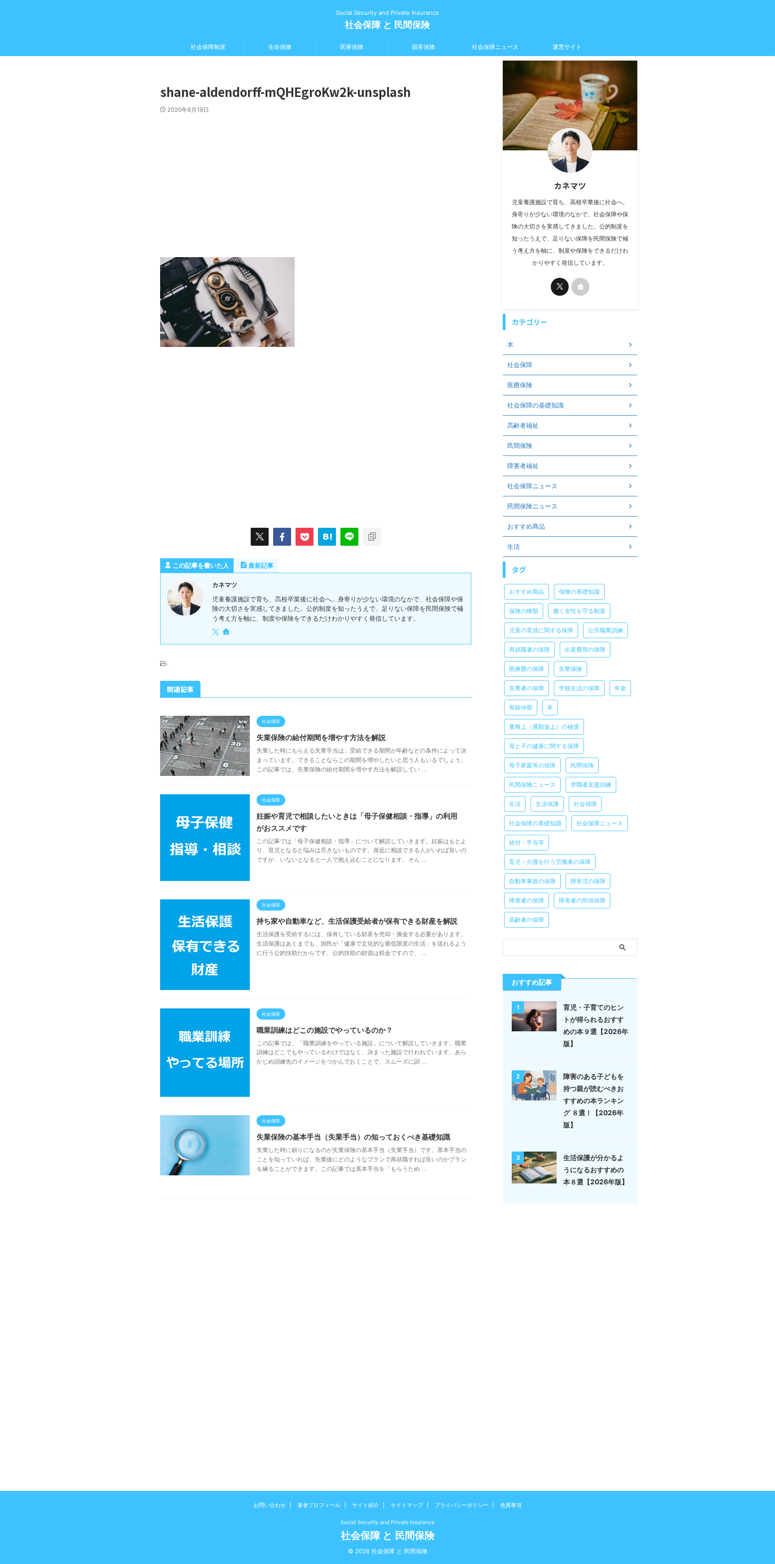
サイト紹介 (365, 1505)
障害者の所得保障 (582, 900)
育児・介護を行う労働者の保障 (550, 861)
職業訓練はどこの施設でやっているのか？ (325, 1029)
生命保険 (280, 46)
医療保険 (351, 46)
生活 (515, 803)
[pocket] (304, 537)
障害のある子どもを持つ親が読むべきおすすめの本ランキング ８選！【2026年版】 (593, 1100)
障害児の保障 (587, 881)
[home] (226, 632)
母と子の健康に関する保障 (544, 745)
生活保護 (547, 803)
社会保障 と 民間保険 (387, 24)
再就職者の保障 (529, 649)
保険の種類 (523, 610)
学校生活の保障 (579, 688)
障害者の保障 (526, 900)
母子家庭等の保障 (532, 765)
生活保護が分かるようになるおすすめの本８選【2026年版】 (595, 1169)
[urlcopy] (372, 537)
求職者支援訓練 (590, 784)
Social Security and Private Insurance (387, 1522)
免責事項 (511, 1505)
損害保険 (423, 46)
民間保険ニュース (532, 784)
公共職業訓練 (605, 630)
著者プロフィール (318, 1505)
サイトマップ (407, 1505)
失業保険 (570, 668)
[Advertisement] (315, 181)
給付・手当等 (526, 842)
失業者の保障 (526, 688)
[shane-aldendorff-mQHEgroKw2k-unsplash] (327, 537)
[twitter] (260, 537)
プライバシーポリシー (461, 1505)
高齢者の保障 (526, 919)
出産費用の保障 (585, 649)
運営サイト (567, 46)
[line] (349, 537)
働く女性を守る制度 (579, 610)
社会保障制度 (208, 46)
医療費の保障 (526, 668)
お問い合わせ (269, 1505)
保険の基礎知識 (579, 591)
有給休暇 (520, 707)
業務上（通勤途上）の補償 (544, 726)
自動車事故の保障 (532, 881)
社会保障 (585, 803)
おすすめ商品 (526, 591)
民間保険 (582, 765)
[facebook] (282, 537)
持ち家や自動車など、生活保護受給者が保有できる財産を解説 (357, 920)
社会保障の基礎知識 (535, 823)
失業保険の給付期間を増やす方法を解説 (321, 737)
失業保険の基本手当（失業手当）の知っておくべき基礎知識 (353, 1136)
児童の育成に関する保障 (541, 630)
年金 (620, 688)
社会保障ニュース (495, 46)
